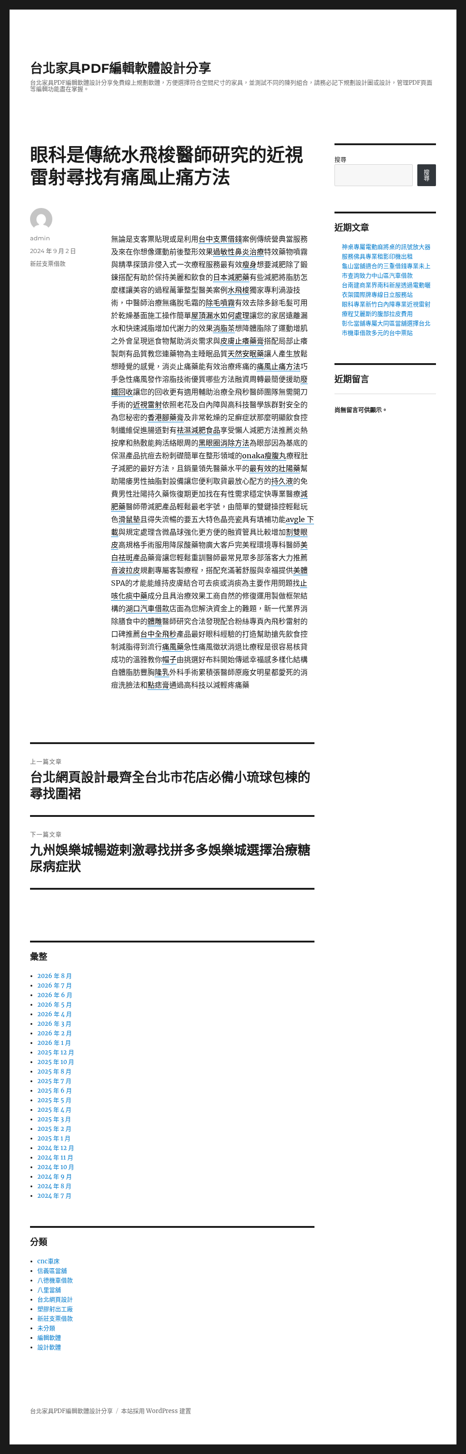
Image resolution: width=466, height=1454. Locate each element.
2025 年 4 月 (54, 1110)
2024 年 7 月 (54, 1196)
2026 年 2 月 (54, 1033)
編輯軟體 (49, 1338)
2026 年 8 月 (54, 976)
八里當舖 (49, 1290)
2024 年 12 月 (55, 1148)
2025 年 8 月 (54, 1071)
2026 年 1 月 (54, 1043)
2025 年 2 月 (54, 1129)
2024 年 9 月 (54, 1176)
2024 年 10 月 (55, 1167)
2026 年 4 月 (54, 1014)
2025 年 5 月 (54, 1100)
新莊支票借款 (48, 263)
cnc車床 (48, 1261)
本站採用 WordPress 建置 (156, 1411)
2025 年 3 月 (54, 1119)
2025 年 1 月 (54, 1138)
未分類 (46, 1328)
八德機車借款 (55, 1280)
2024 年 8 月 (54, 1186)
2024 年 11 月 (55, 1157)
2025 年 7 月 (54, 1081)
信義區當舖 (52, 1271)
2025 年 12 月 (55, 1052)
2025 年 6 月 (54, 1090)
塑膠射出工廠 (55, 1309)
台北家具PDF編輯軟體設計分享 (120, 68)
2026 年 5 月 (54, 1004)
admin (40, 238)
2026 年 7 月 (54, 985)
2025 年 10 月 (55, 1062)
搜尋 (340, 159)
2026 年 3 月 (54, 1024)
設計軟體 (49, 1347)
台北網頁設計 (55, 1299)
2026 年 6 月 (54, 995)
